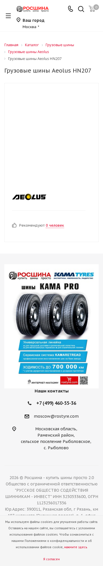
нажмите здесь (75, 547)
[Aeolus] (47, 196)
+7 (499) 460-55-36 (56, 403)
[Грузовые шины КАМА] (51, 326)
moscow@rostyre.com (56, 416)
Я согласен (51, 559)
